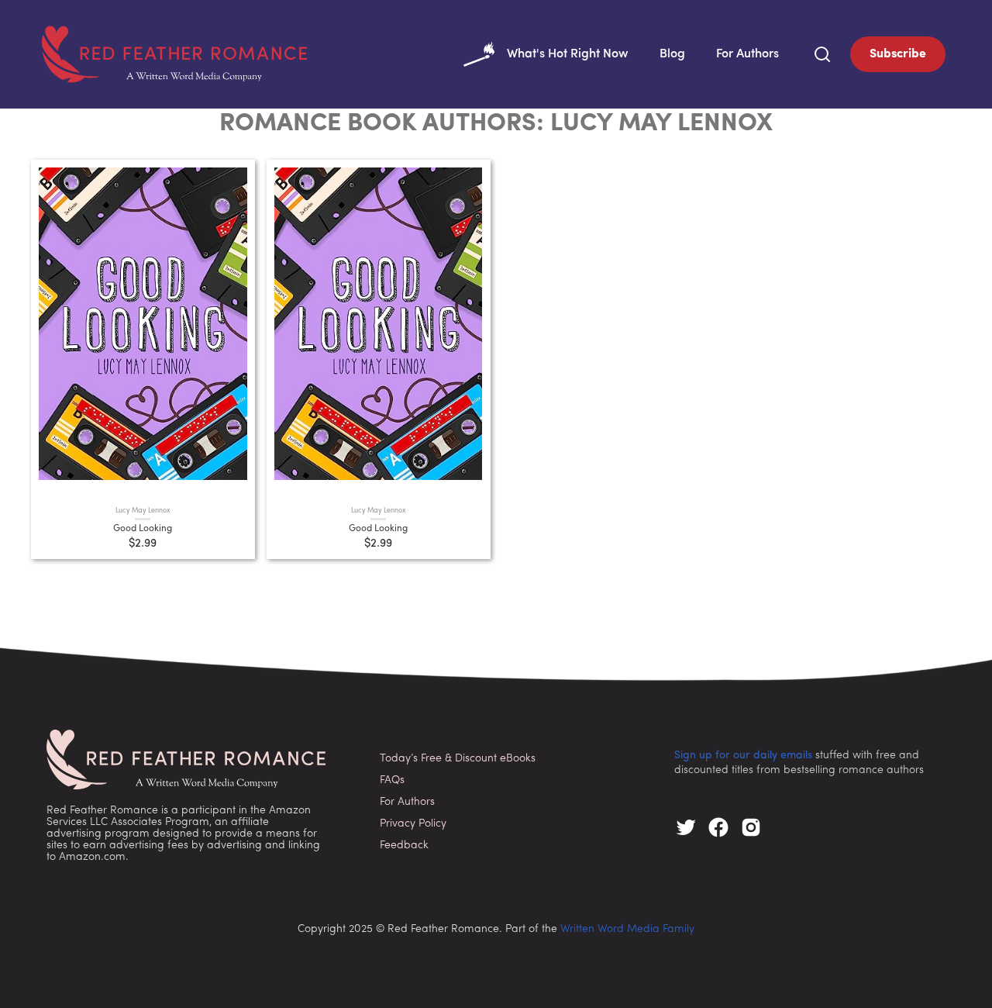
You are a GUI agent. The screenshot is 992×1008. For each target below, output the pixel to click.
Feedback (404, 845)
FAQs (392, 780)
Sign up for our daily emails (743, 755)
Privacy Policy (413, 824)
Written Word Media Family (627, 929)
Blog (672, 54)
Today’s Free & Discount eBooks (458, 759)
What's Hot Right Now (568, 54)
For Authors (747, 54)
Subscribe (898, 54)
